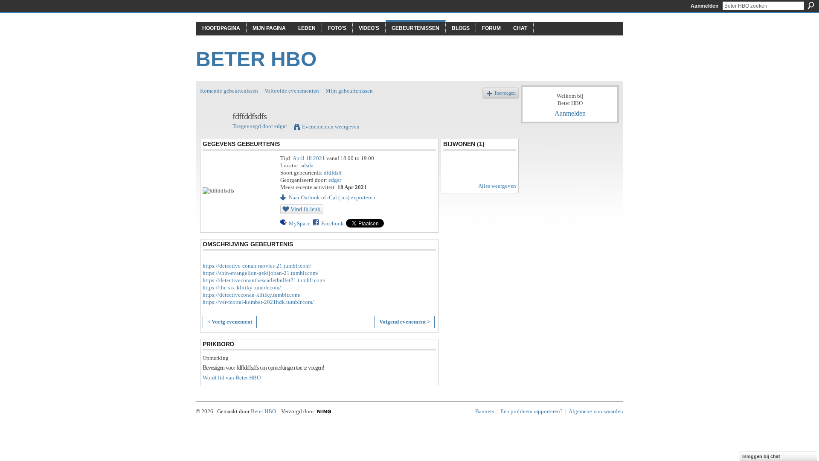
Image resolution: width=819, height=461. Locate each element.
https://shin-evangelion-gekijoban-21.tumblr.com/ (261, 273)
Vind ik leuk (305, 209)
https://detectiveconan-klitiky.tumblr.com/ (252, 295)
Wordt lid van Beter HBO (232, 377)
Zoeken (810, 5)
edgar (280, 126)
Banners (484, 411)
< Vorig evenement (229, 321)
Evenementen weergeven (331, 126)
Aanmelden (704, 6)
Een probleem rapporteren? (531, 411)
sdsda (307, 165)
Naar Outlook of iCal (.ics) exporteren (332, 197)
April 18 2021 (309, 158)
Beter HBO (256, 59)
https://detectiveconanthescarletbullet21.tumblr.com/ (264, 280)
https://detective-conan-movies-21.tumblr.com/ (257, 266)
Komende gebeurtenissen (229, 91)
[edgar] (213, 134)
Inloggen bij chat (761, 456)
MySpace (300, 223)
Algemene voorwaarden (596, 411)
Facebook (332, 223)
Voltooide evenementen (291, 91)
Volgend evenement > (404, 321)
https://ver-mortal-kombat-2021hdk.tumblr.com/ (258, 302)
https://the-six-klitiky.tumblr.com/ (242, 287)
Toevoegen (505, 93)
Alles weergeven (497, 186)
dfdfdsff (333, 172)
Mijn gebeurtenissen (349, 91)
